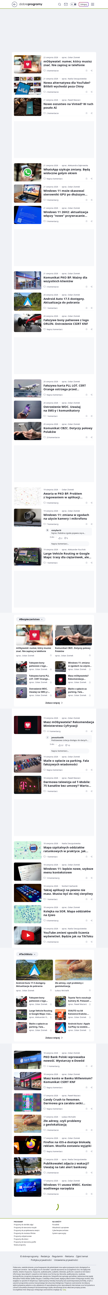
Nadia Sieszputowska (71, 843)
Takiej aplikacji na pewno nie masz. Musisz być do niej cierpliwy (68, 892)
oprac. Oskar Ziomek (71, 57)
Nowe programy (20, 1245)
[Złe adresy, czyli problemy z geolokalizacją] (73, 970)
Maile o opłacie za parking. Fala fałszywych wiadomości (77, 690)
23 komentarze (53, 437)
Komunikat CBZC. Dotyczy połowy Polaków (67, 430)
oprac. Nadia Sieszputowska (74, 78)
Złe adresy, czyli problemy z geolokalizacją (69, 985)
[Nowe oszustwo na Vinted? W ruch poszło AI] (27, 107)
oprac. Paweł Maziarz (71, 100)
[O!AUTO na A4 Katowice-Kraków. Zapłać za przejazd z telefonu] (60, 1014)
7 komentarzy (52, 524)
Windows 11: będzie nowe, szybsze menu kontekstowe (68, 870)
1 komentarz (52, 308)
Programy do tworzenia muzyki (25, 1227)
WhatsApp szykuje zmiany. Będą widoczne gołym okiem (66, 171)
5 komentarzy (52, 200)
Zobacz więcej (52, 702)
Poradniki (55, 1224)
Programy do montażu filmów (24, 1233)
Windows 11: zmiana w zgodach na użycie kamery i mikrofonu (66, 516)
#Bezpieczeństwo (29, 619)
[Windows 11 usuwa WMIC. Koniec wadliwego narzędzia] (27, 1188)
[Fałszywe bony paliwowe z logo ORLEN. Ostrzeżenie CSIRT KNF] (27, 323)
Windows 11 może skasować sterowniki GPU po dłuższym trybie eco (64, 194)
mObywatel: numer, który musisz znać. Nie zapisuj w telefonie (67, 63)
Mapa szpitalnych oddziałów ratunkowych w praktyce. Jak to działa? (64, 851)
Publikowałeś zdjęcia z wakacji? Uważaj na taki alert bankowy (66, 1165)
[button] (92, 4)
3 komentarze (53, 70)
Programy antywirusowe (23, 1236)
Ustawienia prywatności (66, 1260)
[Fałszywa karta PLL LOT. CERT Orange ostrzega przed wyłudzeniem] (27, 388)
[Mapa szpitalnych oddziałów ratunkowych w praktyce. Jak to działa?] (27, 850)
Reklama (69, 1256)
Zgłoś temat (82, 1256)
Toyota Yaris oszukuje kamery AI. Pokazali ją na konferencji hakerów (80, 999)
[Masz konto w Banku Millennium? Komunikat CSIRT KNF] (27, 1081)
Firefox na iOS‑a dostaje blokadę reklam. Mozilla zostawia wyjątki (67, 1144)
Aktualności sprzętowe (60, 1227)
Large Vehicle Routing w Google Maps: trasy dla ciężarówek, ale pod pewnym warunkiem (66, 557)
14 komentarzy (53, 878)
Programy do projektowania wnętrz (27, 1230)
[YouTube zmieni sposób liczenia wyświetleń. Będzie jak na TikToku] (27, 935)
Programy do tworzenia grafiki (25, 1242)
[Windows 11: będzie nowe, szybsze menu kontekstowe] (27, 872)
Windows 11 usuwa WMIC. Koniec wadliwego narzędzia (67, 1186)
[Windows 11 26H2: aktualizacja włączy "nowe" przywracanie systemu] (27, 215)
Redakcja (45, 1256)
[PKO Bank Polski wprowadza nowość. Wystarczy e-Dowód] (27, 1060)
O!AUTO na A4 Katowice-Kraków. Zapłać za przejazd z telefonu (78, 1012)
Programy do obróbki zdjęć (23, 1224)
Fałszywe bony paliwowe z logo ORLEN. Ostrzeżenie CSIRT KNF (66, 322)
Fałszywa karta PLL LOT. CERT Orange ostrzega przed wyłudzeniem (64, 389)
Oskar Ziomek (68, 489)
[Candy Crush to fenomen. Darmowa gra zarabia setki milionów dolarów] (27, 1102)
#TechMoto (25, 954)
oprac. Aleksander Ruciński (74, 549)
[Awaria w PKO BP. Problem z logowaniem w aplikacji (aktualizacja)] (27, 496)
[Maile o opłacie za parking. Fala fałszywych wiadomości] (60, 692)
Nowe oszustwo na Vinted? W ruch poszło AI (68, 105)
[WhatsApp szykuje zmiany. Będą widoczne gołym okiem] (27, 172)
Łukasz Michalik (62, 990)
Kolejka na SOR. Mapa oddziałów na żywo (67, 913)
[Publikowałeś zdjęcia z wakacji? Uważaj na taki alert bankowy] (27, 1166)
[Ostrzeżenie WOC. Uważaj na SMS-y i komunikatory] (27, 410)
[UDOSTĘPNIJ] (91, 70)
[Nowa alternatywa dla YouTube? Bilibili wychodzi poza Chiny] (27, 86)
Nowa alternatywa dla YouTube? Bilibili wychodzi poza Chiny (66, 84)
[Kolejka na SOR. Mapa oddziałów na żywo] (27, 914)
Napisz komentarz (55, 178)
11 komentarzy (53, 1066)
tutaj (64, 1290)
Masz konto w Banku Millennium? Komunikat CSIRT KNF (67, 1080)
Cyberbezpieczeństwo (60, 1230)
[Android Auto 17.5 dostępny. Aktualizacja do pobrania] (27, 302)
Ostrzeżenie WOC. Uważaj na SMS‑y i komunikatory (62, 408)
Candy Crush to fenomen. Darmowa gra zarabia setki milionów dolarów (63, 1103)
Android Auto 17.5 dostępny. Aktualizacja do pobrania (64, 300)
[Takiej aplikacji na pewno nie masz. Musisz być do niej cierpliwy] (27, 893)
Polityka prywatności (41, 1260)
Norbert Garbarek (69, 886)
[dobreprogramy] (32, 4)
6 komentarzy (52, 920)
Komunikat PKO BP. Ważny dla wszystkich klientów (65, 279)
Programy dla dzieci (21, 1239)
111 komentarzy (54, 731)
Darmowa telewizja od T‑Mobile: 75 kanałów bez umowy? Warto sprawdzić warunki (66, 785)
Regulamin (57, 1256)
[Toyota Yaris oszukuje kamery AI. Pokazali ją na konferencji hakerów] (60, 1001)
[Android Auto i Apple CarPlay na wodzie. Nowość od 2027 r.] (60, 1027)
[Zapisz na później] (86, 70)
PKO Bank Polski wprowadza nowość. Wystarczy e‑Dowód (64, 1058)
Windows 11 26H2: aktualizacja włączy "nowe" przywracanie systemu (65, 215)
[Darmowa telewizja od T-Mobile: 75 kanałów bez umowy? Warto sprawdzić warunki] (27, 785)
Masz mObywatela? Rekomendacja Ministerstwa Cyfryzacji (78, 677)
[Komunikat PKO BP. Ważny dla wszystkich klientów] (27, 280)
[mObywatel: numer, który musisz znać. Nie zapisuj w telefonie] (27, 64)
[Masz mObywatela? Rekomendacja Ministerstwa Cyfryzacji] (60, 679)
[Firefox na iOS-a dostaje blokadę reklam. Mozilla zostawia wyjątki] (27, 1145)
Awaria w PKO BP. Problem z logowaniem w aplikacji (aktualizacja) (62, 497)
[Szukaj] (59, 4)
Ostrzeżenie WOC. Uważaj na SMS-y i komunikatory (38, 690)
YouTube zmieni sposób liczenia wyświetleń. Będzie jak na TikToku (68, 934)
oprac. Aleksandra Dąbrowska (75, 165)
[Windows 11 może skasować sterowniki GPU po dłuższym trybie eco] (27, 194)
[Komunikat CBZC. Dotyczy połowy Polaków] (27, 431)
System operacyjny (59, 1233)
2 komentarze (53, 92)
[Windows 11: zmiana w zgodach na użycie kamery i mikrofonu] (27, 518)
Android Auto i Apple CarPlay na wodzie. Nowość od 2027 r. (79, 1025)
